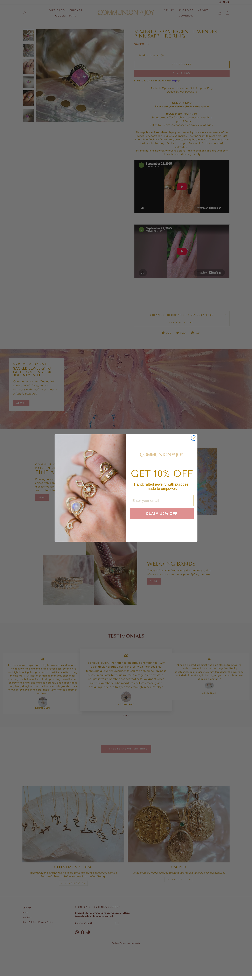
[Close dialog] (193, 438)
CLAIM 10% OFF (162, 513)
